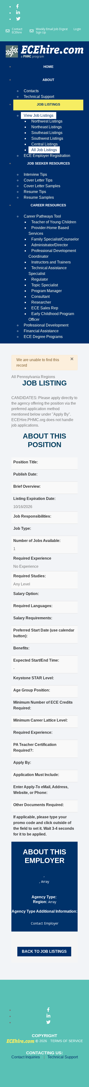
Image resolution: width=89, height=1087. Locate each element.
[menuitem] (17, 7)
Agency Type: (44, 897)
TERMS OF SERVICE (66, 1041)
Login (77, 29)
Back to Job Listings (44, 951)
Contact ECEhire (17, 30)
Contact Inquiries (25, 1057)
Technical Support (62, 1057)
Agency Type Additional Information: (44, 911)
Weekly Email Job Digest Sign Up (52, 30)
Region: (40, 902)
